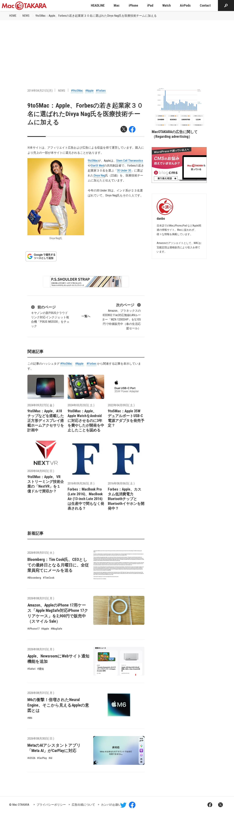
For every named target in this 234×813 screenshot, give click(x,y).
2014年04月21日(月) (40, 90)
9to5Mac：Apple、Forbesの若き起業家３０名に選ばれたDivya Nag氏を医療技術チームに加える (96, 15)
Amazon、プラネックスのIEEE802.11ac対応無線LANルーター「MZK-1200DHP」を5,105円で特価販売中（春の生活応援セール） (121, 316)
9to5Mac (93, 160)
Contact (205, 5)
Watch (166, 5)
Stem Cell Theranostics (129, 160)
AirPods (185, 5)
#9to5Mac (77, 90)
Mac (117, 5)
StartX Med (97, 165)
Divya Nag (99, 175)
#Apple (89, 90)
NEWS (25, 15)
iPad (150, 5)
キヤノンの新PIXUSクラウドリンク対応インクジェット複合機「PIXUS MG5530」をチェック (50, 316)
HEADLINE (98, 5)
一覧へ (86, 316)
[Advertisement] (117, 47)
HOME (12, 15)
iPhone (133, 5)
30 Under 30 (124, 170)
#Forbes (101, 90)
